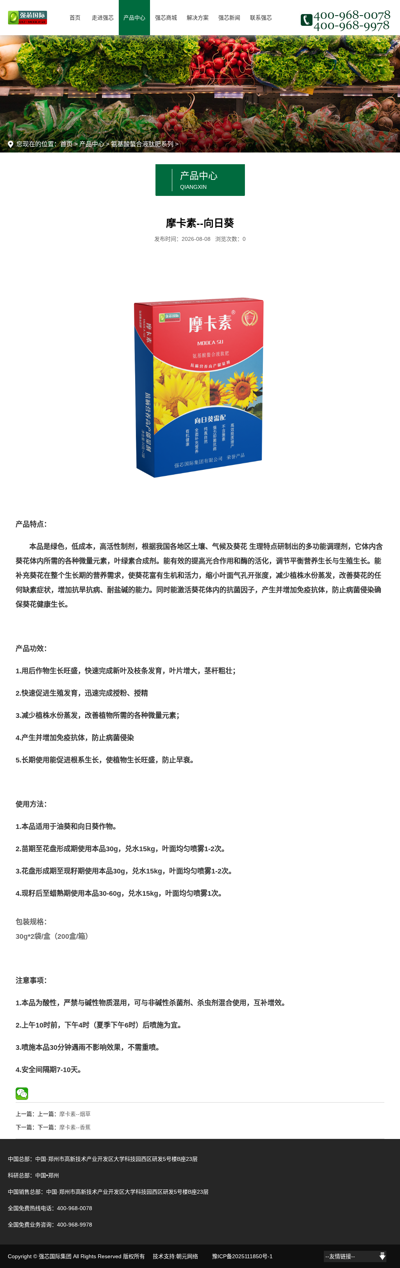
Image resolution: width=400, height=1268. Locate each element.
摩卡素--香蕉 (75, 1127)
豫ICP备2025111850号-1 (242, 1256)
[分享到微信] (22, 1093)
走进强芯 (103, 17)
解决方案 (198, 17)
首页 (75, 17)
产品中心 (134, 17)
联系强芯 (261, 17)
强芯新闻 (229, 17)
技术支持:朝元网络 (175, 1256)
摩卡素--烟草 (75, 1114)
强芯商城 (166, 17)
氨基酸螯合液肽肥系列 (142, 144)
